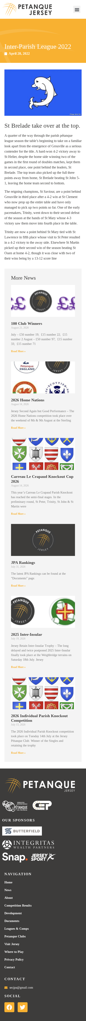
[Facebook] (9, 1007)
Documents (11, 921)
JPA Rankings (23, 562)
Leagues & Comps (16, 928)
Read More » (18, 351)
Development (13, 913)
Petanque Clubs (15, 936)
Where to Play (14, 952)
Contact (9, 967)
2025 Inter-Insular (26, 634)
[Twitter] (23, 1007)
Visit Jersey (11, 944)
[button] (76, 9)
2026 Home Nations (27, 400)
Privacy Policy (14, 959)
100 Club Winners (26, 323)
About (8, 897)
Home (8, 882)
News (7, 890)
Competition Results (18, 905)
